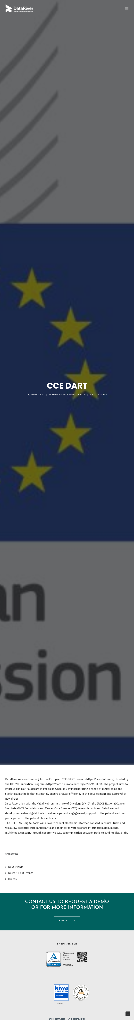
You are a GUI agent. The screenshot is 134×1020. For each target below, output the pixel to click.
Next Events (15, 867)
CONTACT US (67, 920)
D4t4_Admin (100, 395)
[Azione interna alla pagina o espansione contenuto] (128, 1013)
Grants (81, 395)
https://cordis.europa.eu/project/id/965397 (73, 784)
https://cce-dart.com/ (99, 779)
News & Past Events (64, 395)
